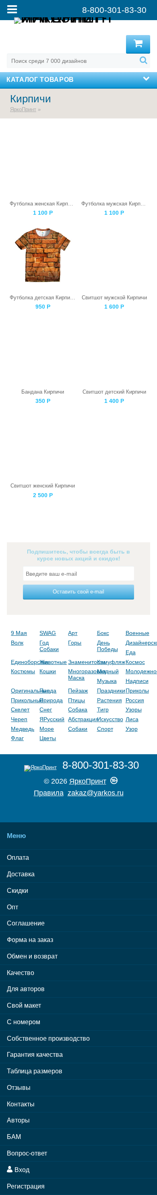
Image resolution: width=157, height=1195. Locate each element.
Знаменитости (80, 662)
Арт (72, 633)
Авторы (18, 1120)
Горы (74, 642)
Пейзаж (78, 690)
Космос (135, 662)
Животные (51, 662)
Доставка (21, 874)
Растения (109, 700)
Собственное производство (48, 1038)
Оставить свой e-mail (78, 592)
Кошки (47, 671)
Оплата (18, 857)
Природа (51, 700)
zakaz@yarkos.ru (96, 793)
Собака (77, 709)
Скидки (17, 890)
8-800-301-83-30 (100, 765)
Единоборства (23, 662)
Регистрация (26, 1186)
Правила (49, 793)
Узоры (134, 709)
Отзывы (19, 1087)
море (46, 729)
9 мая (19, 633)
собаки (77, 729)
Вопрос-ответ (27, 1153)
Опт (12, 907)
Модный (108, 671)
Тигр (103, 709)
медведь (22, 729)
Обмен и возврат (32, 956)
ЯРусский (51, 719)
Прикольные (23, 700)
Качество (20, 972)
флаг (17, 738)
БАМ (14, 1136)
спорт (105, 729)
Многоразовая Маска (80, 674)
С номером (23, 1022)
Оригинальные (23, 690)
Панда (47, 690)
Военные (137, 633)
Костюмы (23, 671)
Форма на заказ (30, 939)
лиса (132, 719)
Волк (17, 642)
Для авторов (26, 988)
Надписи (137, 681)
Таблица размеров (34, 1071)
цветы (47, 738)
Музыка (107, 681)
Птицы (76, 700)
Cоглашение (26, 923)
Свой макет (24, 1005)
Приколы (137, 690)
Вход (21, 1169)
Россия (135, 700)
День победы (107, 645)
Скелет (20, 709)
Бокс (103, 633)
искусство (109, 719)
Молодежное (138, 671)
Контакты (21, 1104)
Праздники (109, 690)
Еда (131, 652)
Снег (45, 709)
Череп (19, 719)
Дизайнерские (138, 642)
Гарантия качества (35, 1054)
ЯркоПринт (23, 109)
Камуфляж (109, 662)
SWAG (47, 633)
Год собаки (49, 645)
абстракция (80, 719)
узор (132, 729)
